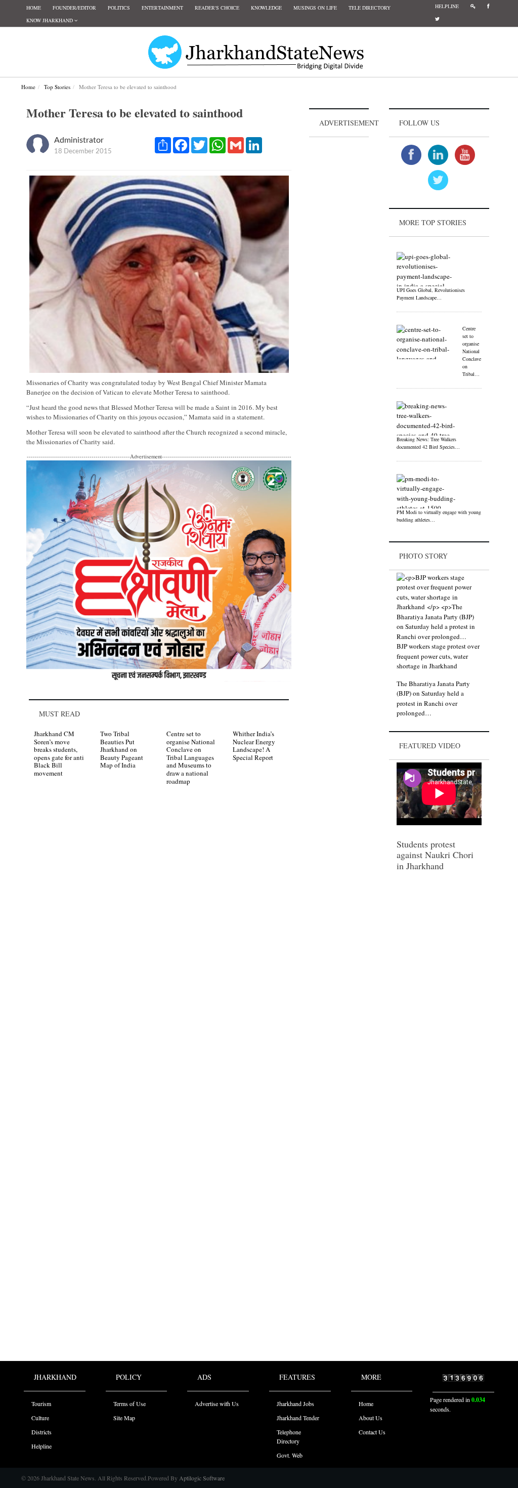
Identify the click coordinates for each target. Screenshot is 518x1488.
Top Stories (57, 87)
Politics (119, 7)
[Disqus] (158, 937)
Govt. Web (290, 1455)
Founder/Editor (74, 7)
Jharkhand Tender (298, 1418)
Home (33, 7)
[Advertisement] (339, 291)
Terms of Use (129, 1403)
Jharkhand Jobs (295, 1403)
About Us (370, 1418)
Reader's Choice (217, 7)
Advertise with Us (217, 1403)
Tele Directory (370, 7)
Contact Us (372, 1432)
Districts (41, 1432)
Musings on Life (315, 7)
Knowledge (266, 7)
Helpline (447, 6)
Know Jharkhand (50, 20)
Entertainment (162, 7)
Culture (40, 1418)
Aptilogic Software (201, 1478)
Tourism (41, 1403)
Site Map (124, 1418)
